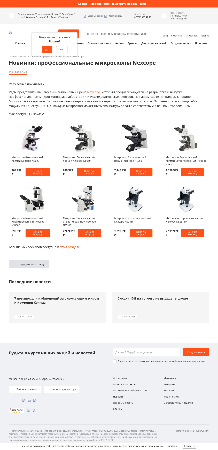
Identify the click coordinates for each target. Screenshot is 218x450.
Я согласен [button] (189, 446)
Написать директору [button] (63, 389)
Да (46, 49)
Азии (65, 17)
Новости (24, 56)
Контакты (169, 384)
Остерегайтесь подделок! (178, 402)
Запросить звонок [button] (27, 389)
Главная (13, 56)
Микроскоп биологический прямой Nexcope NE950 (130, 159)
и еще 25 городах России (30, 17)
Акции (119, 43)
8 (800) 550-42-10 (142, 17)
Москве (55, 14)
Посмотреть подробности (127, 4)
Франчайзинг (172, 396)
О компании (120, 378)
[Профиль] (165, 32)
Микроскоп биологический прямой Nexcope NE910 (79, 159)
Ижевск (20, 43)
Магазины (170, 378)
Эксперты (169, 390)
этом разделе (70, 247)
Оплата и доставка (99, 43)
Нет (62, 49)
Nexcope (93, 92)
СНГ (46, 17)
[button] (93, 16)
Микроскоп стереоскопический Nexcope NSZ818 (132, 219)
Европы (55, 17)
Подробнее (171, 446)
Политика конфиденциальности (192, 430)
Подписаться (196, 352)
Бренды (132, 43)
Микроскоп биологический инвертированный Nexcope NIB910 (79, 221)
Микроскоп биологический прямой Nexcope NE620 (27, 159)
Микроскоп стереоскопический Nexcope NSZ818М (184, 219)
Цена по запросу (37, 172)
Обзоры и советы (123, 402)
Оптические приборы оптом (130, 390)
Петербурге (68, 14)
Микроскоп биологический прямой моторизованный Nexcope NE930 (186, 161)
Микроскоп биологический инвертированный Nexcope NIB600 (28, 221)
